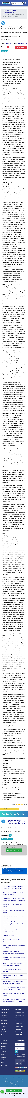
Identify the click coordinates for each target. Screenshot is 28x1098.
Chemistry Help (19, 1015)
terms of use (22, 1056)
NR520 (3, 1034)
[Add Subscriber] (16, 1051)
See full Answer (20, 47)
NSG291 (3, 1026)
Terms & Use (22, 1086)
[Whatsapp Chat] (2, 1091)
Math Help (18, 1029)
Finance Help (18, 1023)
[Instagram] (20, 1060)
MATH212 (4, 1021)
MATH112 (4, 1023)
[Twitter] (23, 1060)
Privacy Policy (15, 1086)
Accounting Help (19, 1012)
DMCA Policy (8, 1086)
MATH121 (4, 1018)
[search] (22, 3)
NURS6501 (4, 1032)
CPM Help (18, 1018)
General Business (22, 43)
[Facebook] (17, 1060)
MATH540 (4, 1015)
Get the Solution (15, 850)
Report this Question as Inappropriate (9, 808)
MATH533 (4, 1012)
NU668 (3, 1029)
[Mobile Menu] (25, 3)
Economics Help (19, 1021)
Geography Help (19, 1026)
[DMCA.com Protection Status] (20, 1070)
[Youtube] (17, 1063)
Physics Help (18, 1034)
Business (8, 43)
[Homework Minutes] (6, 3)
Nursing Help (18, 1032)
